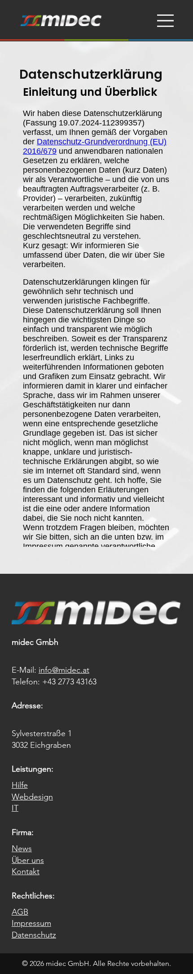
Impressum (31, 923)
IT (15, 808)
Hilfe (20, 785)
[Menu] (165, 21)
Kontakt (25, 871)
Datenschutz (34, 935)
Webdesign (32, 797)
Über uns (28, 860)
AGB (20, 912)
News (22, 848)
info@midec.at (64, 670)
